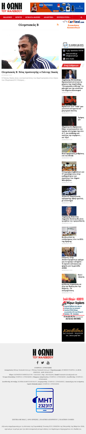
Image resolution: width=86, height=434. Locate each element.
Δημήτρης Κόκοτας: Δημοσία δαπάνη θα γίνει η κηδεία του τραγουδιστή (73, 219)
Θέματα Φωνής (32, 17)
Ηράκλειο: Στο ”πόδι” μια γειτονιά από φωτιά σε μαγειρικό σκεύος (72, 108)
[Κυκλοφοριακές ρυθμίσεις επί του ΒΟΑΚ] (69, 147)
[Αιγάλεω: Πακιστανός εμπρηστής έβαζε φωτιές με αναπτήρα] (69, 190)
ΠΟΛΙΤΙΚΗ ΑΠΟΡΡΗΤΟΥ (49, 419)
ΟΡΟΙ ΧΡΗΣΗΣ (33, 419)
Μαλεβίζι (7, 17)
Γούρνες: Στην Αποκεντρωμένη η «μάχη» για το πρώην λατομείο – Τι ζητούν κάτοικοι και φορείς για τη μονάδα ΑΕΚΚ (73, 262)
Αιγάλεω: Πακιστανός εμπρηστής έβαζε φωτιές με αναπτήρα (72, 198)
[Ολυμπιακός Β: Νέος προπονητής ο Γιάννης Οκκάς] (30, 50)
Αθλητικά (48, 17)
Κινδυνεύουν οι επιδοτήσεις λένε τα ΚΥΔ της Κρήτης (72, 239)
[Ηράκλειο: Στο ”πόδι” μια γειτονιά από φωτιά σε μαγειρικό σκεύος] (69, 100)
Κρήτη (18, 17)
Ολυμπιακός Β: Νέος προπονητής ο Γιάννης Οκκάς (30, 72)
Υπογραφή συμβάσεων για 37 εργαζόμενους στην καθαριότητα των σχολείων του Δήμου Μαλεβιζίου (73, 176)
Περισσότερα (63, 17)
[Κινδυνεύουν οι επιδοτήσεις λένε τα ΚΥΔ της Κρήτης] (69, 231)
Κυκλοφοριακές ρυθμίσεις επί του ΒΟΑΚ (73, 154)
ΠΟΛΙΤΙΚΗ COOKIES (66, 419)
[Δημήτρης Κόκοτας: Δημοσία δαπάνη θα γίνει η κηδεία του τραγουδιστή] (69, 211)
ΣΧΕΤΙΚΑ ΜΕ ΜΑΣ (19, 419)
